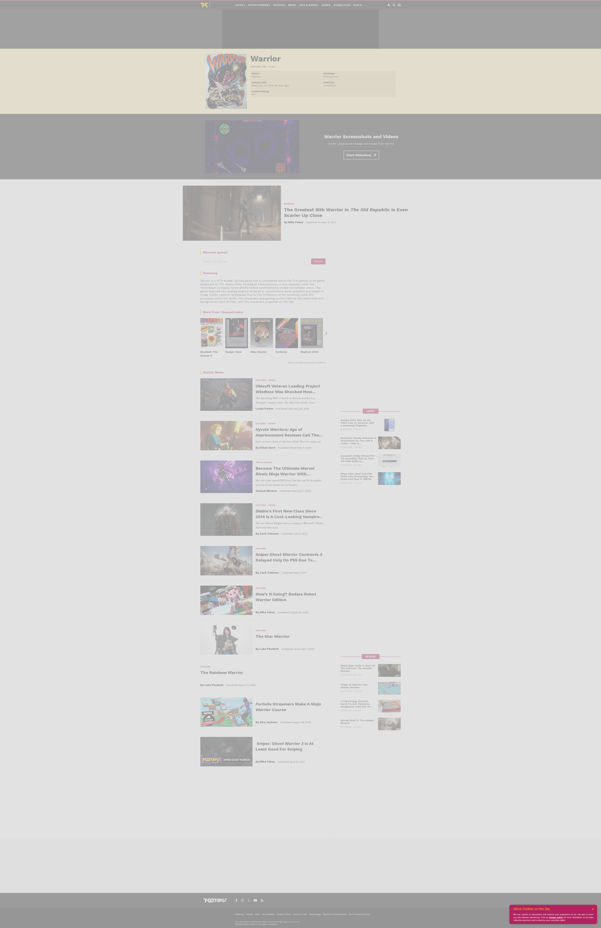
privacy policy (556, 917)
